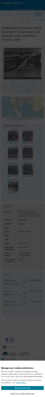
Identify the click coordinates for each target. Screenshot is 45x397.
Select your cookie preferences (22, 393)
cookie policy (21, 382)
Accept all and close (22, 388)
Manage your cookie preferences (17, 368)
